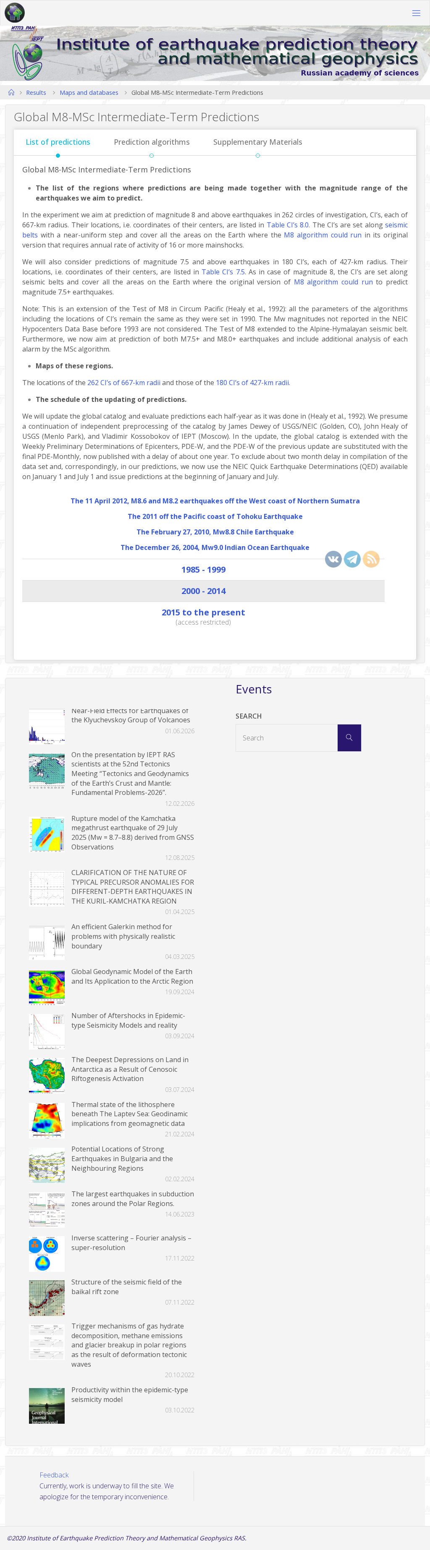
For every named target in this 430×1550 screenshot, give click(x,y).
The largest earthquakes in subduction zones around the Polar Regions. (132, 1198)
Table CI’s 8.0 (288, 224)
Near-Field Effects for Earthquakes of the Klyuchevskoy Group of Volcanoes (130, 715)
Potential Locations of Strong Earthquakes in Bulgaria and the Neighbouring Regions (122, 1158)
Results (36, 92)
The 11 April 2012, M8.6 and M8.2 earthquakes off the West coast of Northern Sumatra (215, 500)
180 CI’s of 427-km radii (252, 382)
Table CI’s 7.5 (223, 271)
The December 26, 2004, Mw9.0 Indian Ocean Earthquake (215, 547)
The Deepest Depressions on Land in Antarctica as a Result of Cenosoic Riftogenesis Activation (130, 1069)
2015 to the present (203, 612)
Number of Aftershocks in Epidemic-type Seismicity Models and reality (128, 1020)
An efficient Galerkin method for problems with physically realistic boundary (123, 936)
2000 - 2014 (203, 591)
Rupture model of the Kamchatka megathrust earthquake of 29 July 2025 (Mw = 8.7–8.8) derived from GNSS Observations (132, 833)
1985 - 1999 (203, 569)
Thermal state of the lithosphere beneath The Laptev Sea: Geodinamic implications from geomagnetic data (129, 1114)
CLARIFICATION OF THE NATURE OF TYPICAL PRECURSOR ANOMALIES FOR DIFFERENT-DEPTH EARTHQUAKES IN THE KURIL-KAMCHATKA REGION (132, 887)
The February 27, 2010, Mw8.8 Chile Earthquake (215, 532)
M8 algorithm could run (323, 235)
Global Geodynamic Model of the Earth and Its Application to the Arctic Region (132, 976)
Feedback (54, 1475)
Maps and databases (89, 92)
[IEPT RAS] (15, 13)
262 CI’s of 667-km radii (123, 382)
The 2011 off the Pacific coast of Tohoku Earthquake (215, 516)
